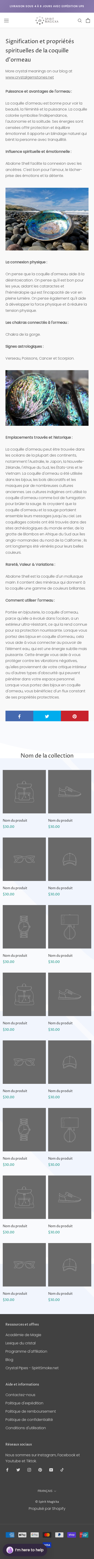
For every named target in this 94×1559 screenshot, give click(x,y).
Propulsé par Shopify (47, 1508)
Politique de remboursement (30, 1411)
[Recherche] (80, 20)
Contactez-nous (20, 1394)
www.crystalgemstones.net (29, 77)
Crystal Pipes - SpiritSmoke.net (32, 1368)
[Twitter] (18, 1470)
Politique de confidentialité (29, 1419)
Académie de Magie (23, 1335)
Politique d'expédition (24, 1403)
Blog (9, 1359)
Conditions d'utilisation (25, 1428)
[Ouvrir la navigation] (6, 20)
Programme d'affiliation (26, 1351)
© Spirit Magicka (47, 1502)
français (45, 1491)
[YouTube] (51, 1470)
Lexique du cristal (20, 1343)
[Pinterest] (40, 1470)
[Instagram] (29, 1470)
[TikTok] (62, 1470)
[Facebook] (7, 1470)
